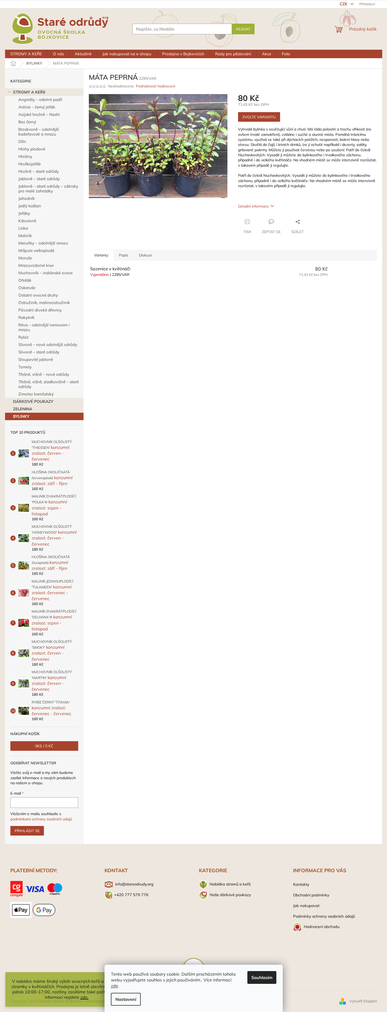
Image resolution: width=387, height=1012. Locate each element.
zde (114, 985)
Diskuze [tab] (145, 255)
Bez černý (27, 121)
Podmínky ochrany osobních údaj (323, 916)
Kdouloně (27, 220)
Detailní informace (253, 206)
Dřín (22, 141)
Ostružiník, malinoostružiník (44, 302)
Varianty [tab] (101, 255)
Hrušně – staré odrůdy (38, 171)
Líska (23, 228)
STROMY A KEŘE (29, 92)
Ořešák (24, 280)
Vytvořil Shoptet (363, 1000)
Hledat (243, 29)
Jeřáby (24, 213)
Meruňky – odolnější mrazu (43, 243)
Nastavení (125, 999)
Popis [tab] (123, 255)
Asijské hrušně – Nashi (39, 114)
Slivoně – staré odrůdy (38, 352)
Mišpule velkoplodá (36, 250)
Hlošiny (25, 156)
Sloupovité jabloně (35, 359)
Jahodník (26, 198)
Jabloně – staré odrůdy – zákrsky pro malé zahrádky (48, 188)
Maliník (25, 235)
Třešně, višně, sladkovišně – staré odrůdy (48, 384)
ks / (44, 746)
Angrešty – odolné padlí (40, 99)
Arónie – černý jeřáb (36, 106)
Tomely (25, 366)
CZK (344, 3)
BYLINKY (21, 416)
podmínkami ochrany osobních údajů (41, 819)
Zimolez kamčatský (36, 394)
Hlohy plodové (31, 148)
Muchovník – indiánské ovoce (45, 272)
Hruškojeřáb (29, 163)
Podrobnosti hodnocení (155, 86)
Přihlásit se (27, 830)
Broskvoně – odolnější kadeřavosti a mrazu (38, 132)
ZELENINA (22, 408)
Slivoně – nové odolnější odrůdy (47, 344)
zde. (84, 997)
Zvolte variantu (259, 117)
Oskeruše (26, 287)
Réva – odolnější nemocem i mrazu (44, 327)
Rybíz (23, 337)
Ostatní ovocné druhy (38, 295)
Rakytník (26, 317)
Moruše (25, 257)
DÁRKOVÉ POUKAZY (33, 401)
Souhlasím (261, 977)
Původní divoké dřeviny (40, 310)
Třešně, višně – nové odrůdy (43, 374)
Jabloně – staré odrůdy (39, 178)
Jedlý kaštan (29, 205)
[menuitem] (26, 54)
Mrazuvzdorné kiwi (36, 265)
